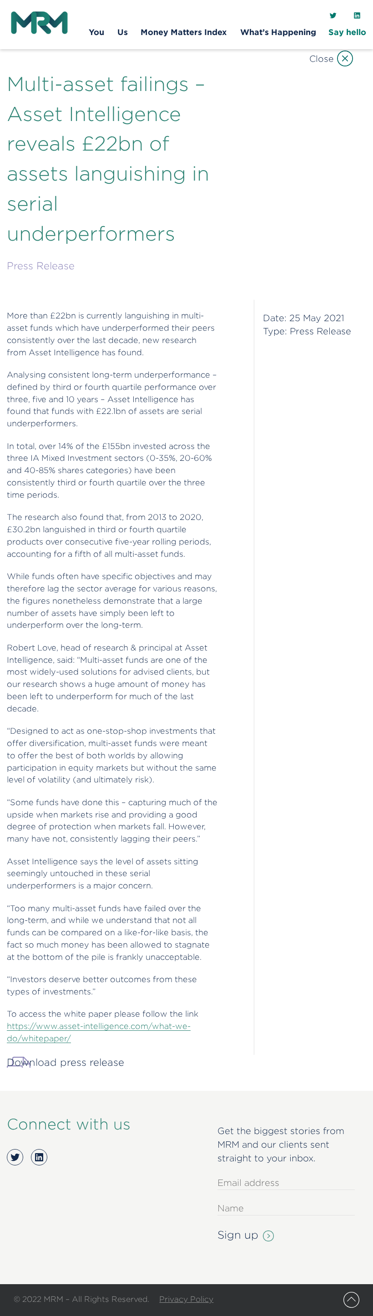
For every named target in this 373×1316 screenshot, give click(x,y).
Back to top (351, 1300)
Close (321, 58)
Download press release (65, 1062)
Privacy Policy (186, 1299)
